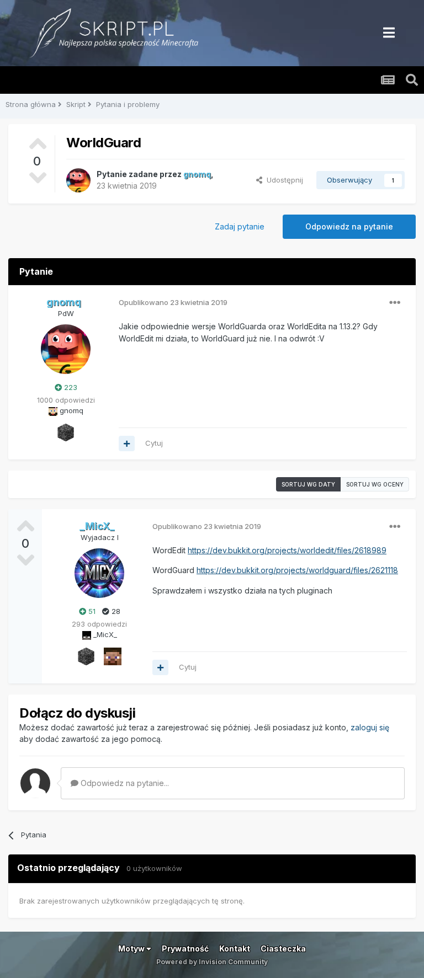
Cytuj (154, 443)
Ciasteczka (283, 948)
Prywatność (185, 948)
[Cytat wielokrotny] (127, 443)
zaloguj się (370, 727)
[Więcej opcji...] (395, 302)
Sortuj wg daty (308, 484)
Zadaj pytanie (239, 226)
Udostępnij (282, 179)
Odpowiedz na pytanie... (123, 783)
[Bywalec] (66, 431)
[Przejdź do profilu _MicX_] (99, 573)
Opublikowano (173, 302)
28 (114, 611)
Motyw (132, 948)
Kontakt (234, 948)
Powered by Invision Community (212, 962)
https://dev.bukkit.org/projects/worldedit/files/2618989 (287, 550)
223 (69, 387)
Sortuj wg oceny (375, 484)
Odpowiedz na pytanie (349, 226)
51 (91, 611)
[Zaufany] (112, 655)
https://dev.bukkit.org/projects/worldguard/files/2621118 (297, 570)
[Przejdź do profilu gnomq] (78, 180)
